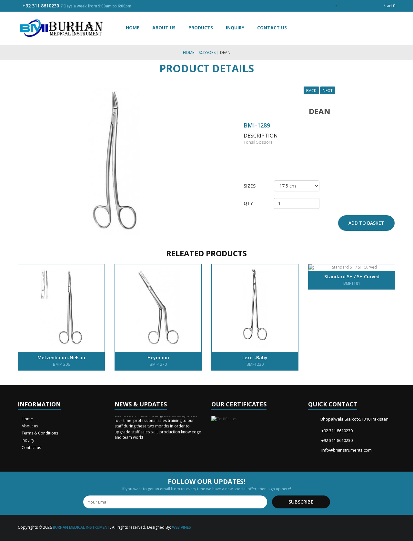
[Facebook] (363, 528)
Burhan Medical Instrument (81, 527)
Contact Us (272, 28)
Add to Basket (366, 223)
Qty (248, 203)
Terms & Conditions (39, 433)
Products (200, 28)
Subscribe (300, 501)
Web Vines (181, 527)
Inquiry (235, 28)
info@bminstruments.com (346, 450)
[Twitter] (372, 528)
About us (29, 426)
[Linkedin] (391, 528)
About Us (164, 28)
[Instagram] (382, 528)
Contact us (31, 447)
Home (132, 28)
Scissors (207, 52)
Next (328, 90)
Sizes (250, 186)
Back (311, 90)
